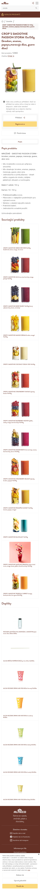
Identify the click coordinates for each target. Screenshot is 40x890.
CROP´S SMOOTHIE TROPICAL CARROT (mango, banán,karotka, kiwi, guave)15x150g (17, 594)
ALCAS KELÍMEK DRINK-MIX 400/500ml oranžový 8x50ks (18, 716)
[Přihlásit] (33, 3)
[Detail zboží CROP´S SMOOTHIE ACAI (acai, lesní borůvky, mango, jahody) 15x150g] (20, 265)
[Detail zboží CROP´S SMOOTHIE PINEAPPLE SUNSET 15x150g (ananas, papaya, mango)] (20, 495)
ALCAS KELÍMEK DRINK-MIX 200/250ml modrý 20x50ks (19, 772)
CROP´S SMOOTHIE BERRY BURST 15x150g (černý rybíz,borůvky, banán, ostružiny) (18, 307)
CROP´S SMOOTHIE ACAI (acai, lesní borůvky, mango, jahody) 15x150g (18, 278)
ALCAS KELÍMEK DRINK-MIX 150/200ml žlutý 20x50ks (19, 799)
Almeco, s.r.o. (2, 21)
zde (29, 870)
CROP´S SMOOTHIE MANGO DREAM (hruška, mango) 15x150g (19, 336)
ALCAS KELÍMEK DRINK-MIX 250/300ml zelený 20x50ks (19, 745)
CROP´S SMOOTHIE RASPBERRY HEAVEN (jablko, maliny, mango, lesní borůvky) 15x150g (18, 421)
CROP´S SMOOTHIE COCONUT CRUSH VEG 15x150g (19, 364)
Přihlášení (18, 117)
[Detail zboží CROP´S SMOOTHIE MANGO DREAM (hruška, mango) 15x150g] (20, 323)
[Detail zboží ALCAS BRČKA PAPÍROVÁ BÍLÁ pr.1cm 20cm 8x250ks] (20, 648)
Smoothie (9, 21)
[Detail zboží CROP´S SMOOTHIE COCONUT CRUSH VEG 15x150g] (20, 352)
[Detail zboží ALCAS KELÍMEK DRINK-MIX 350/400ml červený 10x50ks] (20, 676)
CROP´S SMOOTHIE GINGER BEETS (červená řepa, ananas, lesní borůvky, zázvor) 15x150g (20, 450)
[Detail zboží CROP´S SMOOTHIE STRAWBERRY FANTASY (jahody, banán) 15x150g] (20, 379)
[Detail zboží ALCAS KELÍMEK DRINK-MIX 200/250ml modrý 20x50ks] (20, 760)
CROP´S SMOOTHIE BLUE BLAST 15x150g (15, 537)
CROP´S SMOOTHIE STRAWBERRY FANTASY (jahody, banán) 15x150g (19, 392)
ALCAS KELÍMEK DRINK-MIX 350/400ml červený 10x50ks (20, 688)
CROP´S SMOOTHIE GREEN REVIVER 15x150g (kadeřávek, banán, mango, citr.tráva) (16, 249)
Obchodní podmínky (20, 852)
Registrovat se (20, 124)
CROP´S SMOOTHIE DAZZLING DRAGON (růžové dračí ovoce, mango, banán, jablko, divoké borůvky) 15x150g (19, 565)
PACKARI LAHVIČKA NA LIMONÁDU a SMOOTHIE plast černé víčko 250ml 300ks (19, 632)
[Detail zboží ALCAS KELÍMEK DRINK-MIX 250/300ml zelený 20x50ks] (20, 732)
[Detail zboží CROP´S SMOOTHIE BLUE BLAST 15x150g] (20, 524)
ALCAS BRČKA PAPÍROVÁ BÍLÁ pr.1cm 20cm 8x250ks (18, 661)
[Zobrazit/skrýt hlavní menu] (37, 3)
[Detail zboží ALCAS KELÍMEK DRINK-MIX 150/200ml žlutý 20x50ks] (20, 787)
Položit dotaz (21, 133)
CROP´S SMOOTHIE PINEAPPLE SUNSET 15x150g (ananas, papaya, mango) (18, 509)
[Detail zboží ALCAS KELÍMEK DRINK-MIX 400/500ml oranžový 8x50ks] (20, 703)
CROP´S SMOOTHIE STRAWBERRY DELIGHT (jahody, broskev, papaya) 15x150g (19, 480)
